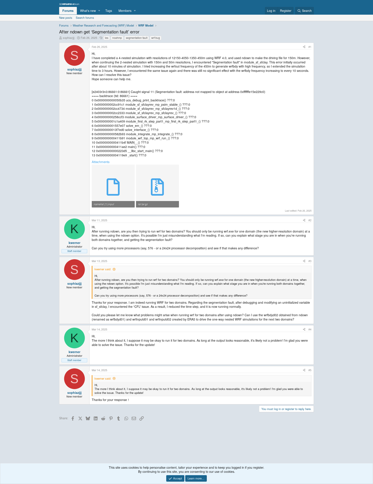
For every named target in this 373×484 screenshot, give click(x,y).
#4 (309, 329)
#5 (309, 370)
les (106, 37)
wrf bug (155, 37)
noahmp (117, 37)
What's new (88, 10)
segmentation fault (136, 37)
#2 (309, 220)
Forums (68, 10)
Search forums (85, 18)
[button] (99, 11)
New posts (65, 18)
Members (125, 10)
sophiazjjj (68, 38)
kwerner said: (103, 269)
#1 (309, 47)
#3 (309, 261)
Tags (108, 10)
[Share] (304, 46)
